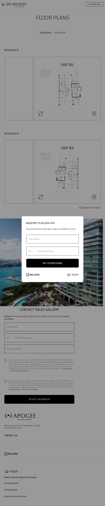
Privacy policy (52, 285)
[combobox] (31, 251)
